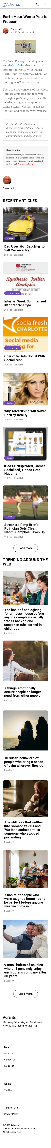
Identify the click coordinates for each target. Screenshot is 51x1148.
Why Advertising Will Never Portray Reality (25, 413)
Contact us (9, 1059)
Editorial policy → (26, 164)
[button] (45, 4)
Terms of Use (11, 1107)
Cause (9, 458)
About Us (8, 1053)
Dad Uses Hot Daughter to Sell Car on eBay (24, 248)
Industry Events (13, 293)
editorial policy (14, 135)
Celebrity (10, 517)
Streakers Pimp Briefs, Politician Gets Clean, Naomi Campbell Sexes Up (24, 528)
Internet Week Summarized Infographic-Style (25, 303)
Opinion (10, 403)
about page (34, 135)
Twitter (8, 1090)
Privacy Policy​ (11, 1114)
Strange (10, 238)
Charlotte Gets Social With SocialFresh (24, 358)
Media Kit (9, 1066)
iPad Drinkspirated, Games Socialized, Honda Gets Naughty (24, 470)
